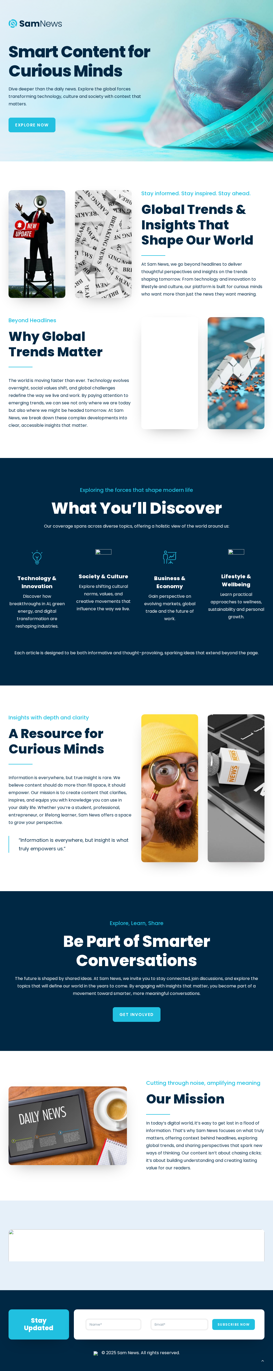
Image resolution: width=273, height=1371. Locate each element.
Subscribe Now (234, 1324)
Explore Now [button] (32, 125)
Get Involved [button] (136, 1014)
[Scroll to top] (262, 1360)
